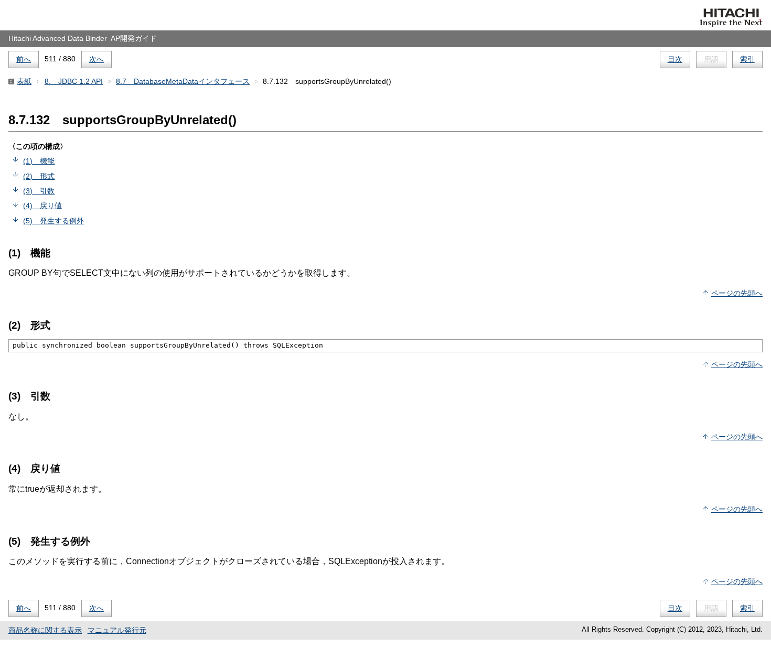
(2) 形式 (39, 176)
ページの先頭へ (737, 293)
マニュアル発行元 (117, 630)
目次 (675, 59)
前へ (23, 59)
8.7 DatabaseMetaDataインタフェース (183, 81)
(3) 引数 (39, 191)
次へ (96, 59)
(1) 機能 (39, 161)
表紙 (24, 81)
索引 (747, 59)
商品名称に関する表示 (45, 630)
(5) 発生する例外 (53, 221)
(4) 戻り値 (42, 205)
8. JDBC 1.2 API (74, 81)
